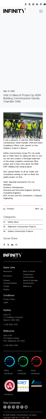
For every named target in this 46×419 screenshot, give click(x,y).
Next (37, 209)
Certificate (8, 374)
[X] (8, 244)
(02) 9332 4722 (11, 325)
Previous (10, 209)
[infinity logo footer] (12, 254)
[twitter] (29, 4)
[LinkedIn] (12, 244)
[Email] (16, 244)
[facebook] (25, 4)
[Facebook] (4, 244)
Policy (6, 371)
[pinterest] (41, 4)
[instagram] (33, 4)
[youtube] (44, 4)
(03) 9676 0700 (11, 346)
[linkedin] (37, 4)
